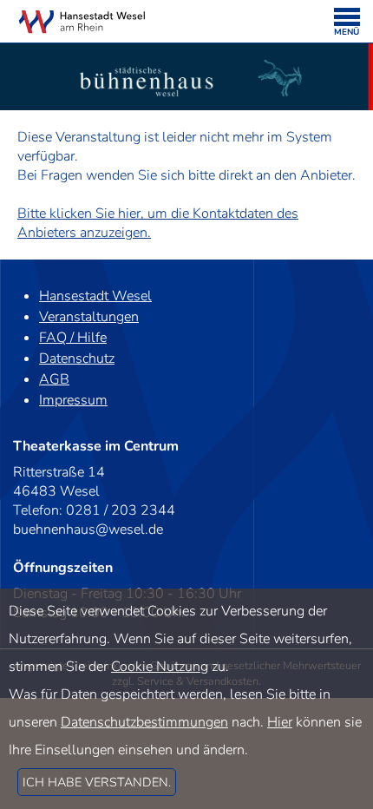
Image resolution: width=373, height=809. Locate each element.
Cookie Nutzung (159, 666)
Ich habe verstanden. (97, 782)
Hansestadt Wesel (95, 296)
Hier (279, 722)
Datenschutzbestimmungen (144, 722)
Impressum (73, 400)
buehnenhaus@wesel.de (88, 529)
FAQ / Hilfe (73, 337)
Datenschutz (77, 358)
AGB (54, 379)
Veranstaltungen (89, 316)
